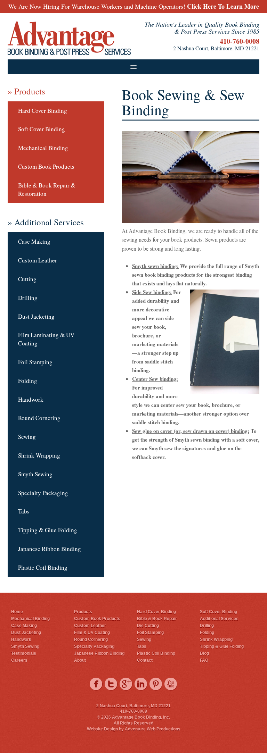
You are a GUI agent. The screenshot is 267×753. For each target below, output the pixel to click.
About (80, 660)
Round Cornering (39, 418)
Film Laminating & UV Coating (46, 339)
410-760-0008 (239, 41)
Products (83, 611)
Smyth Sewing (35, 474)
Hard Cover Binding (42, 111)
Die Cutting (148, 625)
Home (17, 611)
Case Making (34, 241)
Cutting (27, 279)
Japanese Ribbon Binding (49, 549)
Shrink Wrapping (39, 455)
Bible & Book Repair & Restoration (46, 189)
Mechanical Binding (43, 148)
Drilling (28, 298)
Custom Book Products (46, 166)
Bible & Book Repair (157, 618)
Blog (204, 653)
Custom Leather (37, 260)
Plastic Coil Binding (42, 567)
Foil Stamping (35, 362)
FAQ (204, 660)
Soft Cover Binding (41, 129)
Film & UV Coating (92, 632)
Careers (19, 660)
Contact (145, 660)
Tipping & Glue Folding (47, 530)
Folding (27, 381)
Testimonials (23, 653)
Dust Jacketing (36, 316)
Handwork (30, 399)
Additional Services (219, 618)
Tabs (24, 511)
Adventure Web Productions (152, 729)
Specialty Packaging (43, 493)
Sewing (27, 437)
